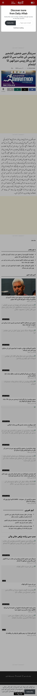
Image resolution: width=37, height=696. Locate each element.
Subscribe (10, 23)
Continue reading (18, 28)
